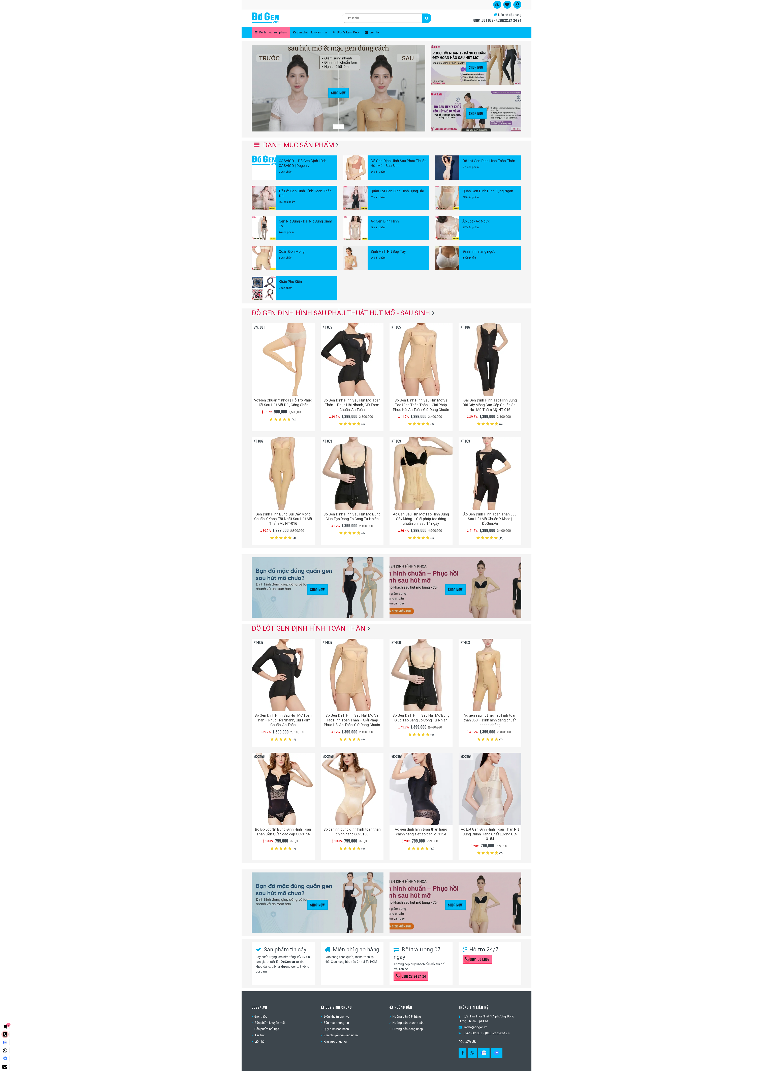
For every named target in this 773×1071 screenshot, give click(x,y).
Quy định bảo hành (336, 1029)
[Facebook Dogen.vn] (462, 1053)
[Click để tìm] (426, 18)
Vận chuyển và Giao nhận (340, 1035)
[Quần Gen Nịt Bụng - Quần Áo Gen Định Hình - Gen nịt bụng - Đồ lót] (265, 18)
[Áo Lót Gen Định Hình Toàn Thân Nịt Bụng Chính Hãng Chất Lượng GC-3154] (490, 789)
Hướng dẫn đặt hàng (406, 1016)
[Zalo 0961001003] (484, 1053)
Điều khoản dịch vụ (336, 1016)
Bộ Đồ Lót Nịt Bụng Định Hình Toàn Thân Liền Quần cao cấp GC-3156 (283, 831)
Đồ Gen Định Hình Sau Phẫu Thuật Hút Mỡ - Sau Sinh (341, 313)
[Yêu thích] (309, 385)
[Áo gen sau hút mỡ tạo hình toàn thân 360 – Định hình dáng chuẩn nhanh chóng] (490, 675)
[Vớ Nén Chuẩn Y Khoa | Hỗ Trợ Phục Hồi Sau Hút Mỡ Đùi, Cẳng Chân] (283, 359)
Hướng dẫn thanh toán (408, 1023)
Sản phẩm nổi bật (266, 1029)
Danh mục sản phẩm (272, 32)
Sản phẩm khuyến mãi (312, 32)
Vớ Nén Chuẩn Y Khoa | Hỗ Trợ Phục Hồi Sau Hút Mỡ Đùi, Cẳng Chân (283, 402)
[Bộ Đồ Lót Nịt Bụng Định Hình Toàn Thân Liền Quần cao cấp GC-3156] (283, 789)
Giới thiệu (260, 1016)
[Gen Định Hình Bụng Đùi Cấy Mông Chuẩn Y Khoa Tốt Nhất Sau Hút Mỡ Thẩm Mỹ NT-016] (283, 473)
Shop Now (338, 92)
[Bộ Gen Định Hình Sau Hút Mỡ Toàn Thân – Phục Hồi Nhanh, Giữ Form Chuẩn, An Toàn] (352, 359)
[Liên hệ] (5, 1066)
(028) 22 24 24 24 (413, 976)
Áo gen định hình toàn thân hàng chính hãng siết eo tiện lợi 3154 (421, 831)
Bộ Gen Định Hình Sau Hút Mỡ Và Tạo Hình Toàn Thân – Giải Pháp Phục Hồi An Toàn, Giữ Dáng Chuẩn (421, 405)
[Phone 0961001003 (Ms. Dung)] (5, 1034)
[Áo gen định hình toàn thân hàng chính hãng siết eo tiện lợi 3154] (421, 789)
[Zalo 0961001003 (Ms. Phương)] (5, 1042)
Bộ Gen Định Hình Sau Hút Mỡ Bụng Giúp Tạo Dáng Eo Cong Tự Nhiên (351, 516)
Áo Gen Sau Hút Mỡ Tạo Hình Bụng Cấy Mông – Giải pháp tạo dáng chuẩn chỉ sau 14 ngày (421, 519)
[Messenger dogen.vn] (5, 1058)
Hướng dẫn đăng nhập (407, 1029)
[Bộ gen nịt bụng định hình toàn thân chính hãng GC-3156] (352, 789)
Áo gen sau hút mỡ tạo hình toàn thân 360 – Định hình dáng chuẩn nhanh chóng (490, 720)
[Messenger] (496, 1053)
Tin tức (259, 1035)
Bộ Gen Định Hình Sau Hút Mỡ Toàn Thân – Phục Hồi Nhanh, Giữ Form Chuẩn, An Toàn (351, 405)
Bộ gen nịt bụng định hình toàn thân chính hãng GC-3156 (352, 831)
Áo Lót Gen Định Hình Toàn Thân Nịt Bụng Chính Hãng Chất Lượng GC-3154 (490, 834)
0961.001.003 (479, 959)
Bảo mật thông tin (336, 1023)
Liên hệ (374, 32)
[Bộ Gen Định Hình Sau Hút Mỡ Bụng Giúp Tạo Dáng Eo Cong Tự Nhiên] (352, 473)
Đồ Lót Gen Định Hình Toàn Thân (308, 628)
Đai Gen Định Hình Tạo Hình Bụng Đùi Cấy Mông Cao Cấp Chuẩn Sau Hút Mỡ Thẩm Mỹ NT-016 (490, 405)
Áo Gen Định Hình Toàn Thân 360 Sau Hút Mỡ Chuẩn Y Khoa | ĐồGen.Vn (490, 519)
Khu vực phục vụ (335, 1041)
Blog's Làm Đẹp (347, 32)
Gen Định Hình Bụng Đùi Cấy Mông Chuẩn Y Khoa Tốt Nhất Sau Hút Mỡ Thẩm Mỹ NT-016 (283, 519)
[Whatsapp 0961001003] (472, 1053)
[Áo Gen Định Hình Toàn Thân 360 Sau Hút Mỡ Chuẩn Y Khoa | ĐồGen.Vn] (490, 473)
